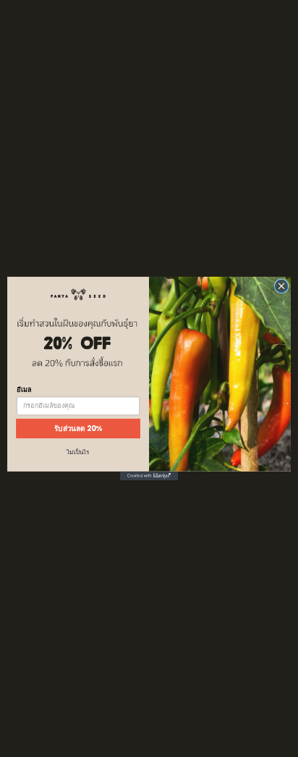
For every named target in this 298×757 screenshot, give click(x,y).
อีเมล (24, 389)
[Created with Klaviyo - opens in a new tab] (149, 476)
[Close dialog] (281, 286)
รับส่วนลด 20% (78, 428)
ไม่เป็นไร (78, 452)
